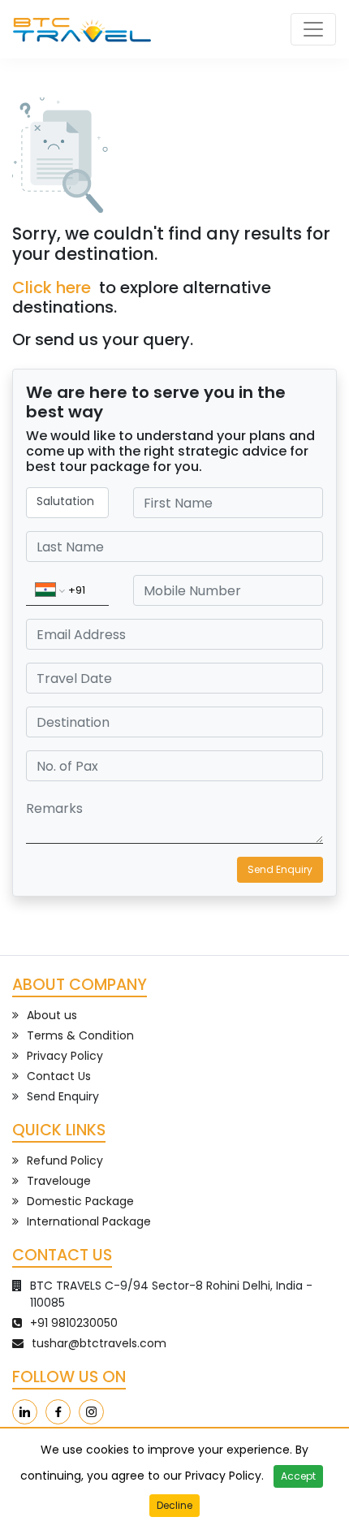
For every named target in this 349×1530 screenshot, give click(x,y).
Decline (174, 1505)
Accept (298, 1476)
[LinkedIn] (24, 1411)
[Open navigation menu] (313, 29)
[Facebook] (58, 1411)
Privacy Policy (223, 1475)
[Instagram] (91, 1411)
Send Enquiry (280, 869)
